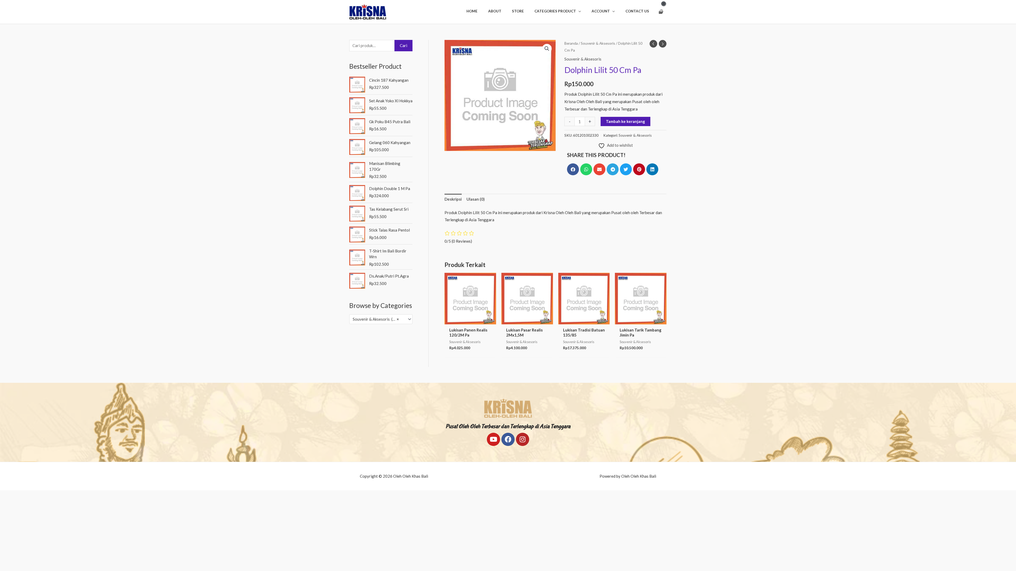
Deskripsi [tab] (453, 199)
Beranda (571, 43)
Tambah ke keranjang (625, 121)
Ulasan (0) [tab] (475, 199)
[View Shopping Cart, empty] (660, 12)
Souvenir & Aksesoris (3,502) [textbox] (378, 319)
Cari (403, 45)
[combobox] (380, 319)
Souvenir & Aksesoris (598, 43)
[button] (557, 11)
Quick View (470, 319)
